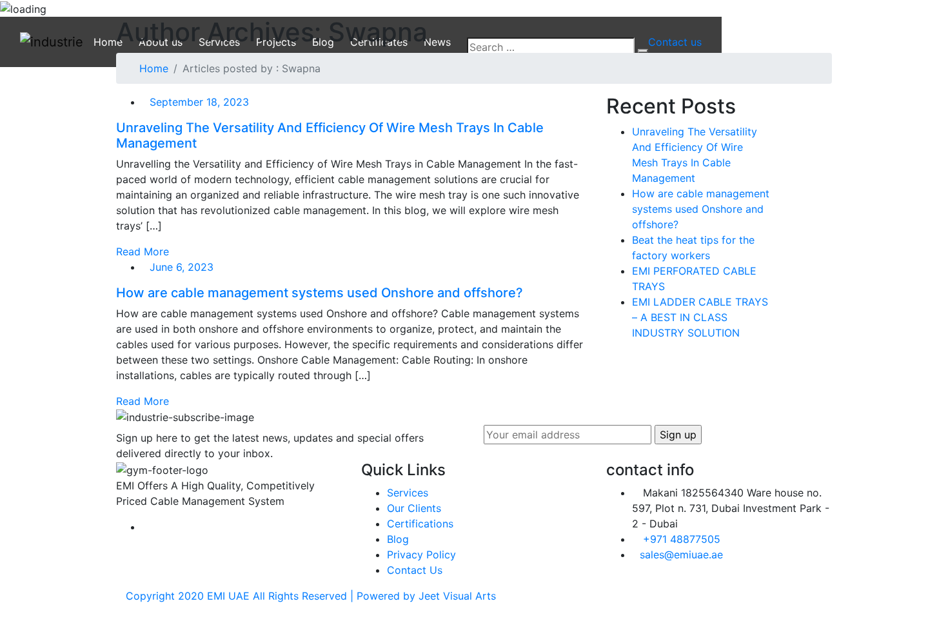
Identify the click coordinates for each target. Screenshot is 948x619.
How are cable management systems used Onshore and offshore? (319, 292)
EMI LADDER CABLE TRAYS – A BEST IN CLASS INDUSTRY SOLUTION (700, 317)
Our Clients (414, 508)
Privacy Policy (421, 554)
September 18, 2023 (199, 101)
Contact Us (414, 570)
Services (407, 492)
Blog (398, 539)
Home (153, 68)
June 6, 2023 (181, 266)
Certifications (420, 523)
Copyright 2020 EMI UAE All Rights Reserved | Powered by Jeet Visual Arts (311, 595)
